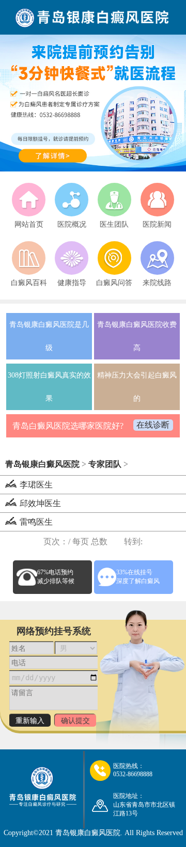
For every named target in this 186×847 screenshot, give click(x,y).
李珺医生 (36, 484)
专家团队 (104, 464)
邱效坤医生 (40, 503)
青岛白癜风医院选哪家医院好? (67, 425)
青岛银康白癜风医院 (42, 464)
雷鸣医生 (36, 521)
